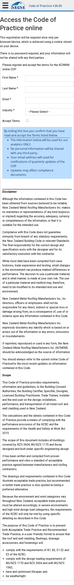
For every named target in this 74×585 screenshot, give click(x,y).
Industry (8, 110)
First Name (10, 77)
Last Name (10, 88)
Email (6, 99)
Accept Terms (11, 121)
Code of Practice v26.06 (45, 6)
